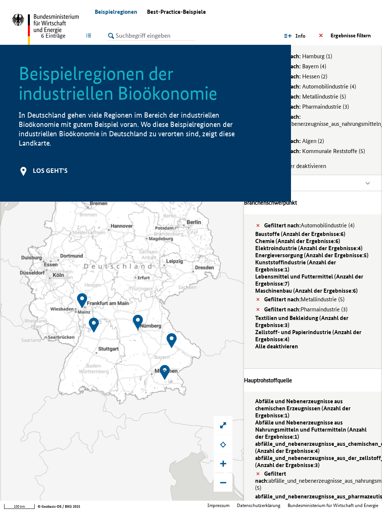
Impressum (218, 505)
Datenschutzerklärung (258, 505)
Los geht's (50, 170)
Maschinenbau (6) (306, 290)
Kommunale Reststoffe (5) (314, 151)
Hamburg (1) (298, 56)
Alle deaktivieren (276, 346)
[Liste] (90, 35)
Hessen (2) (295, 76)
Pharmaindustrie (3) (306, 106)
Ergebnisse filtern (351, 35)
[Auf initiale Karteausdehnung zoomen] (223, 425)
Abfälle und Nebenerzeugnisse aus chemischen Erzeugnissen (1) (303, 408)
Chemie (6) (297, 241)
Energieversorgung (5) (312, 255)
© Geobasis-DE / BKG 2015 (59, 506)
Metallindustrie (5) (305, 96)
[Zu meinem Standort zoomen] (223, 444)
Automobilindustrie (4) (310, 86)
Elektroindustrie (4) (309, 248)
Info (300, 35)
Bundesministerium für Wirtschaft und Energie (333, 505)
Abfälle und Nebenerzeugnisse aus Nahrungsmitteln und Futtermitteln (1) (311, 429)
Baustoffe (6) (300, 233)
